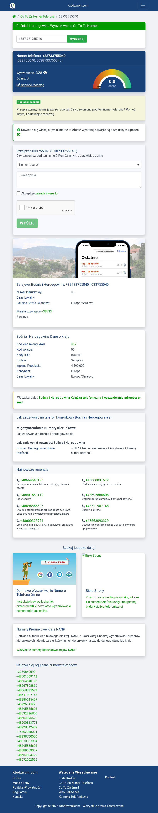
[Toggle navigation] (143, 5)
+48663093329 (97, 521)
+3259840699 (25, 672)
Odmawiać (117, 800)
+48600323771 (31, 521)
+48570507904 (26, 741)
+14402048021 (26, 732)
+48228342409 (26, 727)
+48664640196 (31, 480)
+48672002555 (26, 759)
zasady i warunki (46, 193)
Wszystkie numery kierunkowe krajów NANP (46, 650)
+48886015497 (26, 699)
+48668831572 (97, 480)
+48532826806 (26, 713)
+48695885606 (97, 495)
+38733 (47, 311)
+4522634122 (25, 704)
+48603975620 (26, 718)
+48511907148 (97, 506)
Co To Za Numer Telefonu (37, 16)
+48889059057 (26, 750)
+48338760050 (26, 736)
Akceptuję (39, 193)
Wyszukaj (77, 39)
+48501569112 (31, 495)
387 (73, 344)
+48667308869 (26, 685)
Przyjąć (140, 800)
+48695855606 (31, 506)
